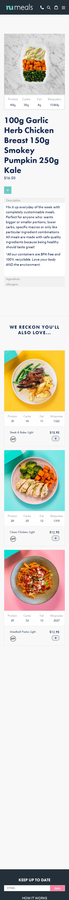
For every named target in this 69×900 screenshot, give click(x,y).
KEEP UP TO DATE (34, 880)
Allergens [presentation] (12, 284)
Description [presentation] (13, 200)
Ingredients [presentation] (13, 279)
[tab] (34, 200)
